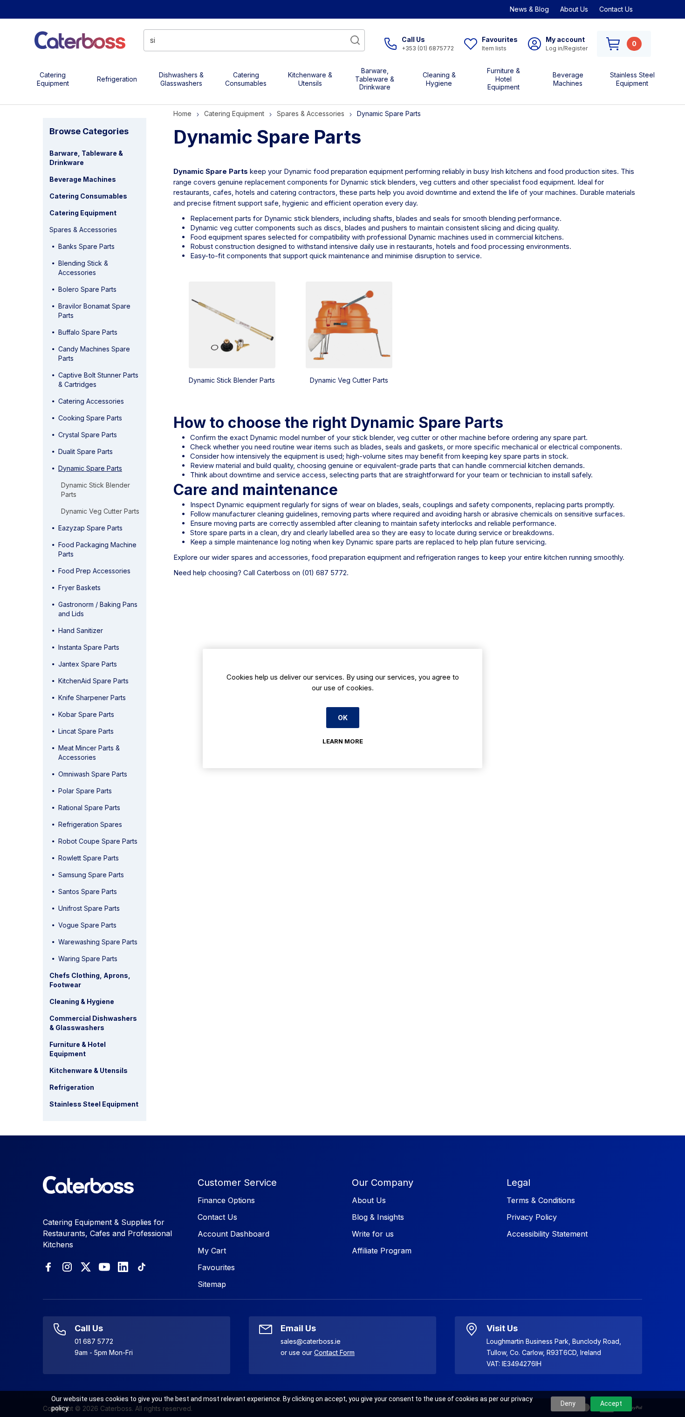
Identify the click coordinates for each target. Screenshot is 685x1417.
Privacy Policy (532, 1217)
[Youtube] (104, 1267)
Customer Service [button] (237, 1182)
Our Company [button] (382, 1182)
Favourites (216, 1267)
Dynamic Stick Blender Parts (232, 380)
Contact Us (616, 9)
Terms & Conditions (541, 1200)
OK (343, 718)
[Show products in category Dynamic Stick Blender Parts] (232, 325)
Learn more (342, 741)
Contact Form (334, 1352)
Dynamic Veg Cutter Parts (349, 380)
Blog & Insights (378, 1217)
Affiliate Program (381, 1250)
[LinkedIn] (123, 1267)
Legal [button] (518, 1182)
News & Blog (529, 9)
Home (182, 113)
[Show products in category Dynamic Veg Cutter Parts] (349, 325)
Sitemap (212, 1284)
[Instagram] (67, 1267)
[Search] (355, 40)
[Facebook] (48, 1267)
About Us (574, 9)
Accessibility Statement (547, 1233)
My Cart (212, 1250)
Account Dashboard (233, 1233)
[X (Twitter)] (85, 1267)
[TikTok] (141, 1267)
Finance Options (226, 1200)
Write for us (373, 1233)
